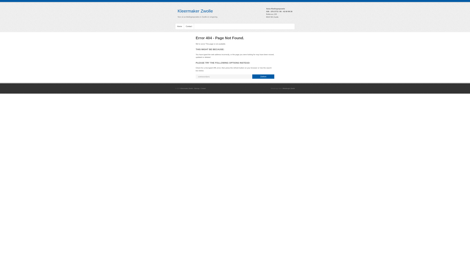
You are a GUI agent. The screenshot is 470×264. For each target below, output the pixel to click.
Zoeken (263, 77)
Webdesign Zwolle (288, 88)
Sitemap (197, 88)
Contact (189, 26)
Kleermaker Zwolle (195, 11)
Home (179, 26)
